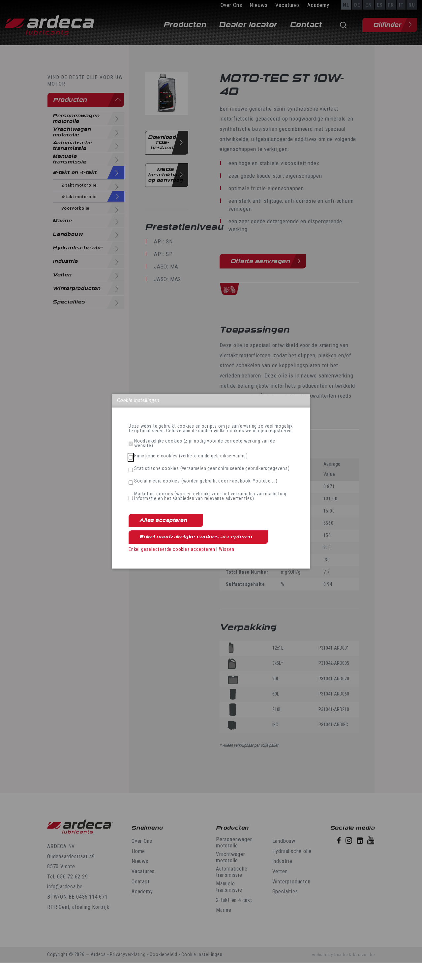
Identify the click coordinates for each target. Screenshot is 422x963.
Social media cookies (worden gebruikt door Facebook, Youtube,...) (206, 481)
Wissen (226, 549)
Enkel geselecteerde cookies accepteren (172, 549)
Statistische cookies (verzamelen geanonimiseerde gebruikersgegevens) (211, 468)
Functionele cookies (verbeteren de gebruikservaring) (191, 456)
